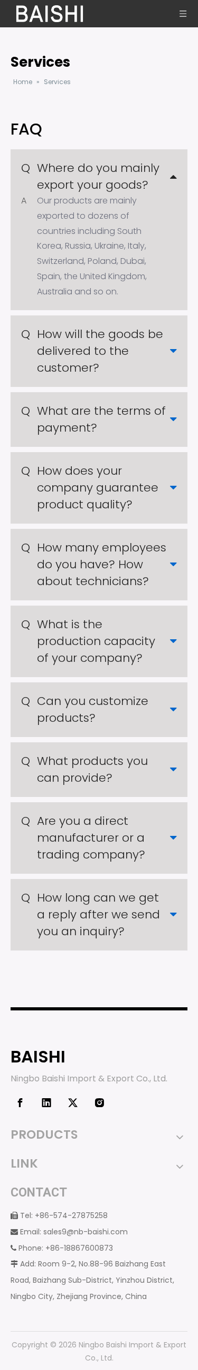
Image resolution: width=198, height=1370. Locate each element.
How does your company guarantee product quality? (89, 488)
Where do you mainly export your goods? (90, 176)
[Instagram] (99, 1102)
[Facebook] (20, 1102)
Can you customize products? (84, 709)
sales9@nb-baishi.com (85, 1231)
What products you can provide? (84, 769)
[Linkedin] (46, 1102)
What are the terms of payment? (93, 419)
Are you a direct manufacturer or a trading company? (83, 838)
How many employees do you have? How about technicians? (93, 564)
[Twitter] (72, 1102)
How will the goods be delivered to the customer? (92, 351)
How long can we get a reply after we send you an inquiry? (90, 914)
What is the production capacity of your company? (88, 641)
